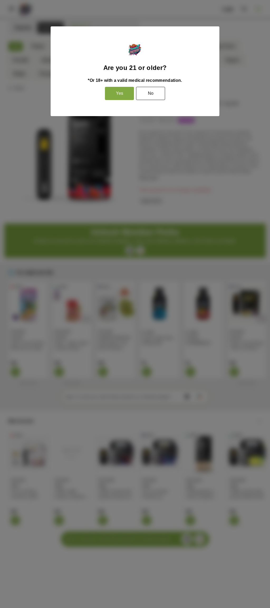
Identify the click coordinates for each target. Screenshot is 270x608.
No (150, 93)
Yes (119, 93)
